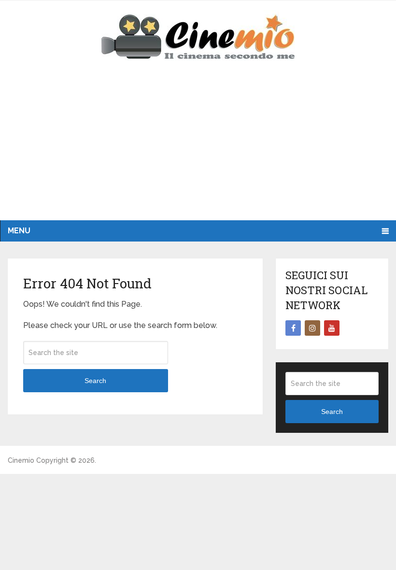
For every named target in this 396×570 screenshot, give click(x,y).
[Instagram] (312, 328)
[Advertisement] (198, 147)
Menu (19, 230)
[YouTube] (331, 328)
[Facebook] (293, 328)
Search (95, 381)
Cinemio (21, 460)
